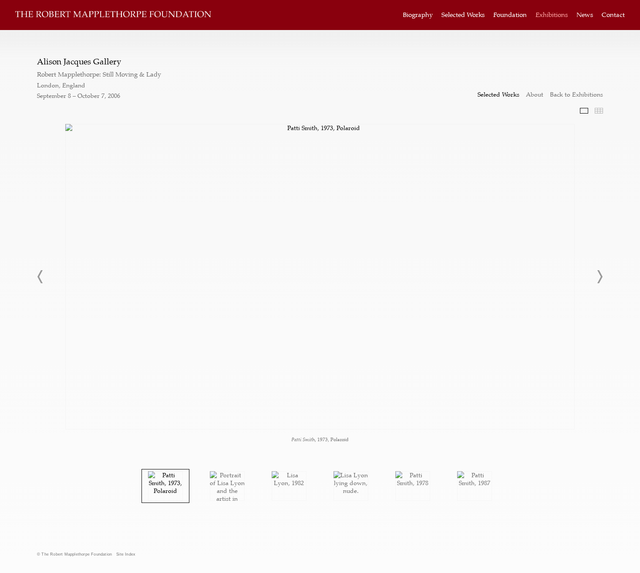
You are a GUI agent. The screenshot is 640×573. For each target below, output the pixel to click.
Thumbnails (599, 111)
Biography (418, 15)
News (584, 15)
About (534, 94)
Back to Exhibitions (576, 94)
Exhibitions (552, 15)
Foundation (510, 15)
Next (599, 277)
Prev (40, 277)
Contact (613, 15)
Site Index (125, 554)
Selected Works (463, 15)
